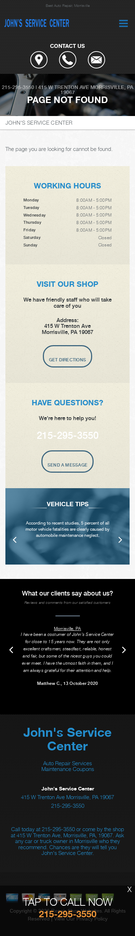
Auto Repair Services (67, 763)
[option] (67, 526)
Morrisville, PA (67, 628)
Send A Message (67, 465)
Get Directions (67, 359)
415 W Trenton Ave (63, 87)
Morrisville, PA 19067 (97, 89)
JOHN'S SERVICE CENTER (38, 122)
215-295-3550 (18, 87)
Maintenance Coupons (67, 769)
